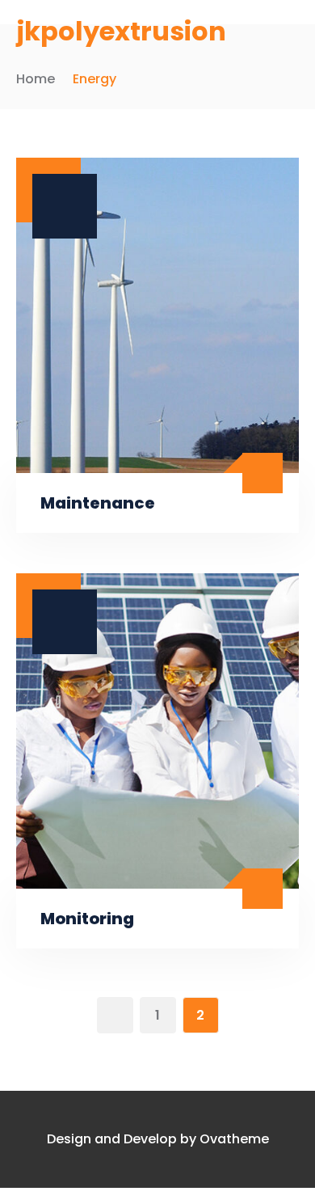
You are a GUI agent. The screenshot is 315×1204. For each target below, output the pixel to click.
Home (35, 79)
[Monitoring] (157, 731)
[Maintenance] (157, 315)
